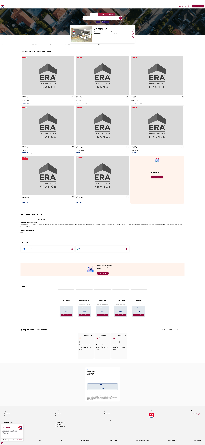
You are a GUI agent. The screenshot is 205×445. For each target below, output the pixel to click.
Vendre (12, 6)
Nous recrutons (7, 413)
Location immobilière (106, 413)
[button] (2, 443)
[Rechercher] (120, 18)
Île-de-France (34, 44)
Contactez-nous (7, 420)
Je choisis (12, 439)
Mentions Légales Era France (85, 440)
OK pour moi (19, 439)
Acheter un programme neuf (60, 422)
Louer (9, 6)
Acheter (6, 6)
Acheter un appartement (59, 415)
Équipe (16, 6)
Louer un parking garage (107, 420)
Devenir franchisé (105, 21)
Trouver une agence (7, 417)
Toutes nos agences (197, 440)
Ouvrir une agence (7, 415)
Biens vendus (27, 6)
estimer (111, 14)
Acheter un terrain (58, 420)
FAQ (61, 440)
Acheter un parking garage (60, 426)
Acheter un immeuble (59, 424)
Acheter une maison (58, 417)
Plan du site (39, 440)
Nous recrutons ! (21, 6)
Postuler (98, 21)
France (3, 44)
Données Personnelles (113, 440)
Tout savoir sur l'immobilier (9, 422)
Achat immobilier (58, 413)
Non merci (5, 439)
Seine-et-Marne (67, 44)
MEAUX (99, 44)
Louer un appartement (106, 415)
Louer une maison (106, 417)
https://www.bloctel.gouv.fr (90, 399)
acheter (94, 14)
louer (102, 14)
